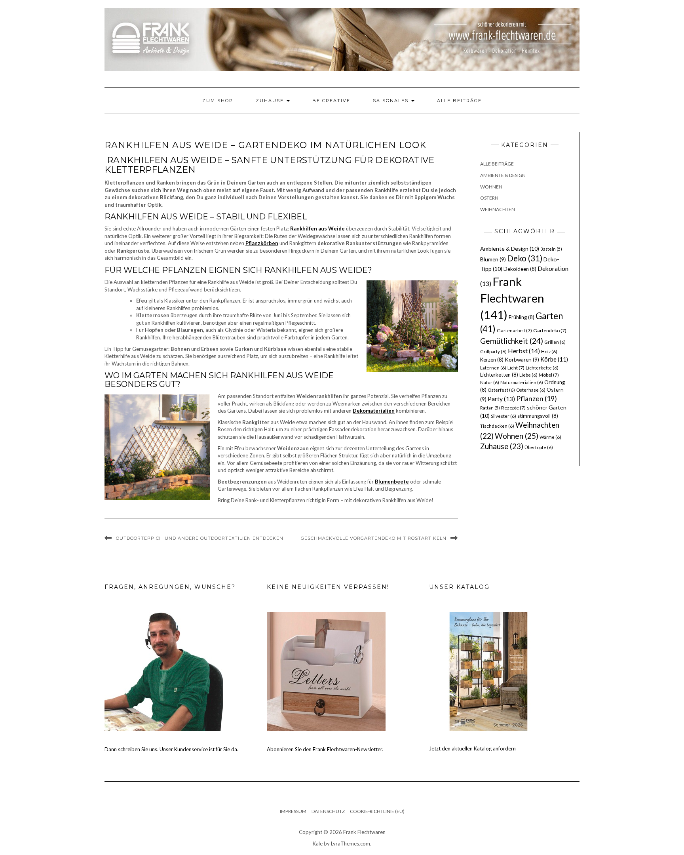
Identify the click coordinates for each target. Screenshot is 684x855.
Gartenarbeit (514, 330)
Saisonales (391, 100)
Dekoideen (520, 269)
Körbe (554, 359)
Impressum (293, 811)
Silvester (503, 416)
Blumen (493, 259)
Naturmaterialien (521, 382)
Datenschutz (328, 811)
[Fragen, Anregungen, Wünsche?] (163, 671)
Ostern (489, 198)
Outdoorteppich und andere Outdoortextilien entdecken (199, 538)
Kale (318, 843)
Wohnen (491, 187)
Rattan (490, 407)
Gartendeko (549, 330)
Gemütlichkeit (511, 340)
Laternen (493, 367)
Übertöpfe (538, 447)
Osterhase (530, 389)
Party (501, 398)
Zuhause (271, 100)
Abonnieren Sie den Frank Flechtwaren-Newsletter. (325, 749)
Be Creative (331, 100)
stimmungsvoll (537, 416)
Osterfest (501, 389)
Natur (489, 382)
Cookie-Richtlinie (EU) (377, 811)
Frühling (521, 317)
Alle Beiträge (459, 100)
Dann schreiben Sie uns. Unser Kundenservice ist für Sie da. (171, 749)
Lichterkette (542, 367)
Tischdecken (497, 425)
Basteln (551, 248)
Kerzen (492, 359)
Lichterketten (499, 374)
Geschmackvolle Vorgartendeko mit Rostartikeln (373, 538)
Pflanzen (536, 398)
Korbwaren (522, 359)
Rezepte (513, 408)
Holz (549, 351)
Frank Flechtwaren (512, 298)
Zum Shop (217, 100)
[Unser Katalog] (488, 671)
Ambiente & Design (503, 175)
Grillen (555, 342)
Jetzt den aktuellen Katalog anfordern (472, 748)
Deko (524, 258)
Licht (515, 368)
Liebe (528, 374)
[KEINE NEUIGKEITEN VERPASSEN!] (326, 671)
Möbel (549, 375)
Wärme (550, 437)
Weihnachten (497, 209)
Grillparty (493, 351)
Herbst (524, 350)
